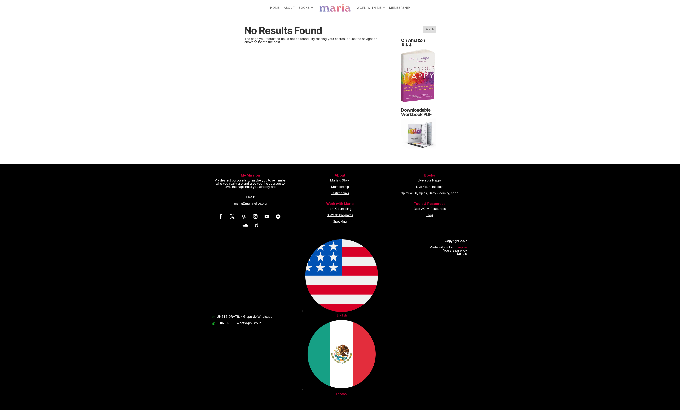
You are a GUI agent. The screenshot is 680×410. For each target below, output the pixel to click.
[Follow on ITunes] (256, 225)
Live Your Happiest (429, 187)
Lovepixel (461, 247)
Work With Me (369, 7)
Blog (429, 215)
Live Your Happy (430, 180)
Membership (399, 7)
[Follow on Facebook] (220, 216)
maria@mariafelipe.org (250, 203)
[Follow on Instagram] (255, 216)
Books (304, 7)
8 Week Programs (340, 215)
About (289, 7)
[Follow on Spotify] (278, 216)
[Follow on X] (232, 216)
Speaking (340, 221)
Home (275, 7)
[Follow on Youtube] (266, 216)
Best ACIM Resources (430, 209)
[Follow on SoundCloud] (244, 225)
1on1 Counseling (340, 209)
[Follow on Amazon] (243, 216)
